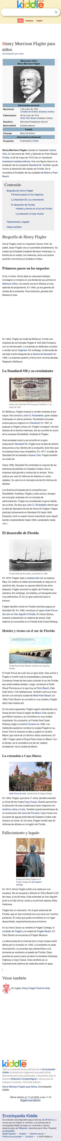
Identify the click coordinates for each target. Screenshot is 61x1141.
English (39, 20)
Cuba (22, 809)
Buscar (56, 12)
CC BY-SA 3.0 (48, 1119)
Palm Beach (43, 688)
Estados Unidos (46, 111)
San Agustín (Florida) (25, 614)
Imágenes (29, 20)
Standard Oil (35, 165)
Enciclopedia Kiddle (20, 1115)
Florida (5, 157)
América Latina (9, 809)
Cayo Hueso (30, 801)
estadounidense (22, 161)
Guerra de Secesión (43, 354)
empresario (8, 161)
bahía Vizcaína (28, 724)
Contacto (29, 1136)
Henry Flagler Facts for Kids (36, 988)
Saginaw (22, 350)
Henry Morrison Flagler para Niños (19, 1086)
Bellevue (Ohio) (10, 283)
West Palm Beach (28, 117)
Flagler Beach (44, 931)
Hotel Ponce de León (17, 793)
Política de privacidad (12, 1136)
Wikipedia (23, 1128)
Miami (47, 172)
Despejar (50, 12)
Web (20, 20)
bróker (36, 140)
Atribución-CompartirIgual (23, 1078)
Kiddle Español (9, 1133)
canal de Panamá (30, 813)
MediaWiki (9, 1130)
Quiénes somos (37, 1133)
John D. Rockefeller (33, 415)
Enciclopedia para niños (13, 53)
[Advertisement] (30, 32)
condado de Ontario (29, 111)
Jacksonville (33, 578)
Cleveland (34, 422)
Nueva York (35, 455)
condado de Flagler (12, 931)
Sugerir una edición (30, 1100)
